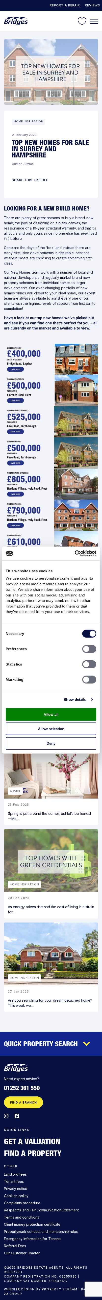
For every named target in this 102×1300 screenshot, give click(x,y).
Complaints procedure (22, 1203)
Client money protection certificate (32, 1224)
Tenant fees (14, 1181)
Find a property (32, 1153)
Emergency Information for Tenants (32, 1239)
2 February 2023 (24, 135)
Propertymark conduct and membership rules (41, 1231)
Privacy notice (15, 1188)
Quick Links (17, 1130)
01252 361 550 (22, 1088)
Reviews (92, 5)
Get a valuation (32, 1141)
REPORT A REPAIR (65, 5)
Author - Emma (23, 164)
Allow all (51, 714)
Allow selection (51, 729)
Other (11, 1166)
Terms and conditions (21, 1217)
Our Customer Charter (22, 1253)
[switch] (89, 649)
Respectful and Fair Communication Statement (41, 1210)
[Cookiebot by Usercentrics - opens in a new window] (74, 553)
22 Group (13, 1294)
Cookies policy (16, 1196)
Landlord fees (15, 1174)
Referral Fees (15, 1246)
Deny (51, 743)
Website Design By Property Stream (40, 1289)
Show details (75, 699)
